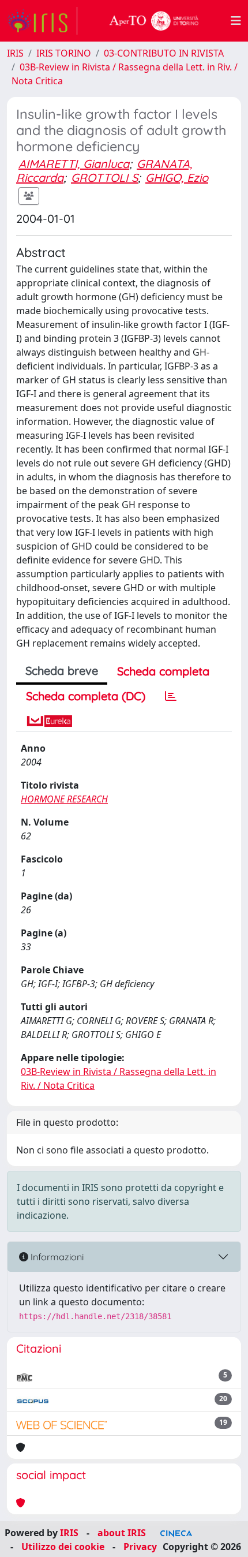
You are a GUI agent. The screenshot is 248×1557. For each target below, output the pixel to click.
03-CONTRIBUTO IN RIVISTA (164, 53)
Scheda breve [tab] (61, 670)
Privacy (140, 1546)
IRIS (15, 53)
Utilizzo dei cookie (62, 1546)
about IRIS (121, 1532)
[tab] (170, 696)
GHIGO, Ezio (176, 177)
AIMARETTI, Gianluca (73, 163)
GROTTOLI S (104, 177)
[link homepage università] (154, 21)
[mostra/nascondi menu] (236, 21)
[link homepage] (42, 21)
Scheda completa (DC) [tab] (85, 696)
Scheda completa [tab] (163, 671)
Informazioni (56, 1257)
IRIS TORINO (63, 53)
